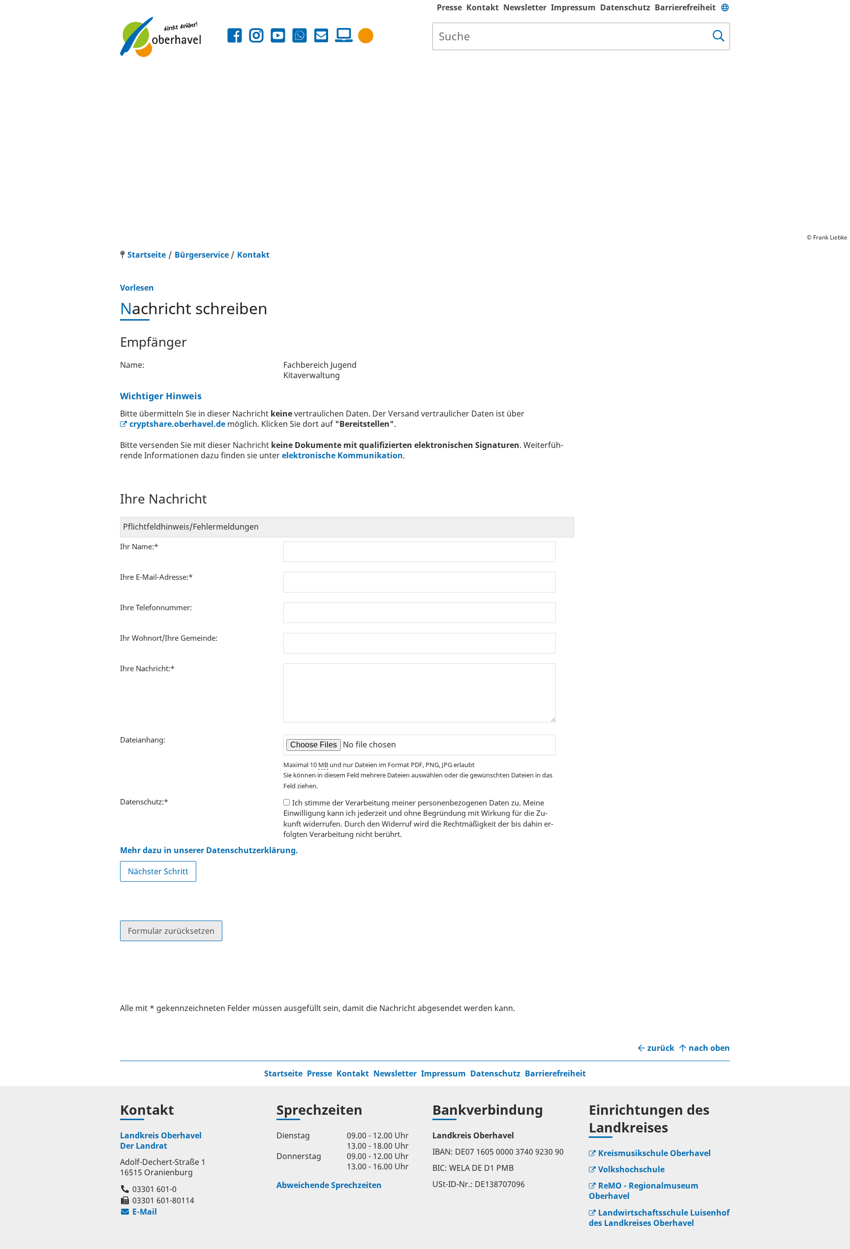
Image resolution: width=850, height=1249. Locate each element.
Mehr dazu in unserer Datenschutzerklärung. (209, 850)
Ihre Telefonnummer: (156, 607)
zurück (660, 1048)
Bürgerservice (202, 254)
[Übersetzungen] (725, 7)
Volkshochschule (631, 1169)
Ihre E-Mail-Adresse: (156, 577)
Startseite (283, 1073)
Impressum (573, 7)
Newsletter (524, 7)
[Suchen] (719, 36)
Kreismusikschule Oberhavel (654, 1153)
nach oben (709, 1048)
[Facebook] (234, 35)
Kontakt (482, 7)
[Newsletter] (321, 35)
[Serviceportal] (342, 35)
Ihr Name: (139, 546)
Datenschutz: (144, 801)
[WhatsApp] (299, 35)
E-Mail (138, 1211)
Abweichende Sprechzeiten (329, 1185)
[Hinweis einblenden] (365, 35)
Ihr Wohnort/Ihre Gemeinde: (168, 638)
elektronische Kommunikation (342, 455)
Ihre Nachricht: (147, 668)
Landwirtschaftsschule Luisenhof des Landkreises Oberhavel (659, 1217)
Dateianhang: (142, 739)
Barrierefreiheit (685, 7)
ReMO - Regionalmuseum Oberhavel (643, 1190)
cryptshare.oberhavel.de (177, 423)
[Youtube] (278, 35)
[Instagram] (256, 35)
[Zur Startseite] (172, 36)
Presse (449, 7)
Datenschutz (625, 7)
